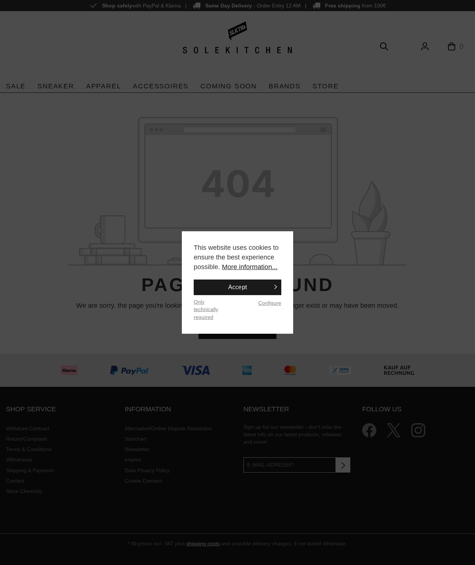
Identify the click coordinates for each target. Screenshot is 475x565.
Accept (237, 287)
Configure (269, 303)
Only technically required (206, 309)
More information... (250, 267)
